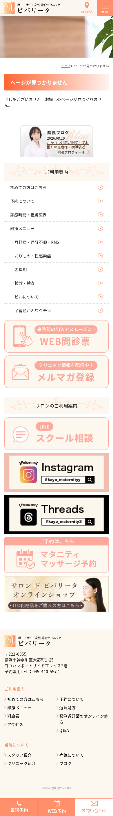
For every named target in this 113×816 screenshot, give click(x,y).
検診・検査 (24, 283)
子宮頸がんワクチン (32, 310)
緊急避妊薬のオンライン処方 (83, 719)
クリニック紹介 (21, 763)
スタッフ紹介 (19, 755)
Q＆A (64, 730)
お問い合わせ (94, 810)
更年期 (20, 269)
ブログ (65, 763)
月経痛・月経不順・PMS (36, 242)
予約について (22, 201)
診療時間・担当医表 (28, 215)
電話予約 (19, 810)
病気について (71, 755)
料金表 (13, 716)
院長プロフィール (71, 152)
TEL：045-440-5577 (40, 671)
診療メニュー (22, 228)
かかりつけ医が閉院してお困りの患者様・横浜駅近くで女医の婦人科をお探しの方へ (68, 144)
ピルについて (26, 297)
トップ (65, 65)
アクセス (15, 724)
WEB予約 (57, 811)
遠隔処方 (67, 707)
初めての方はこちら (28, 187)
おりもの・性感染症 (32, 256)
